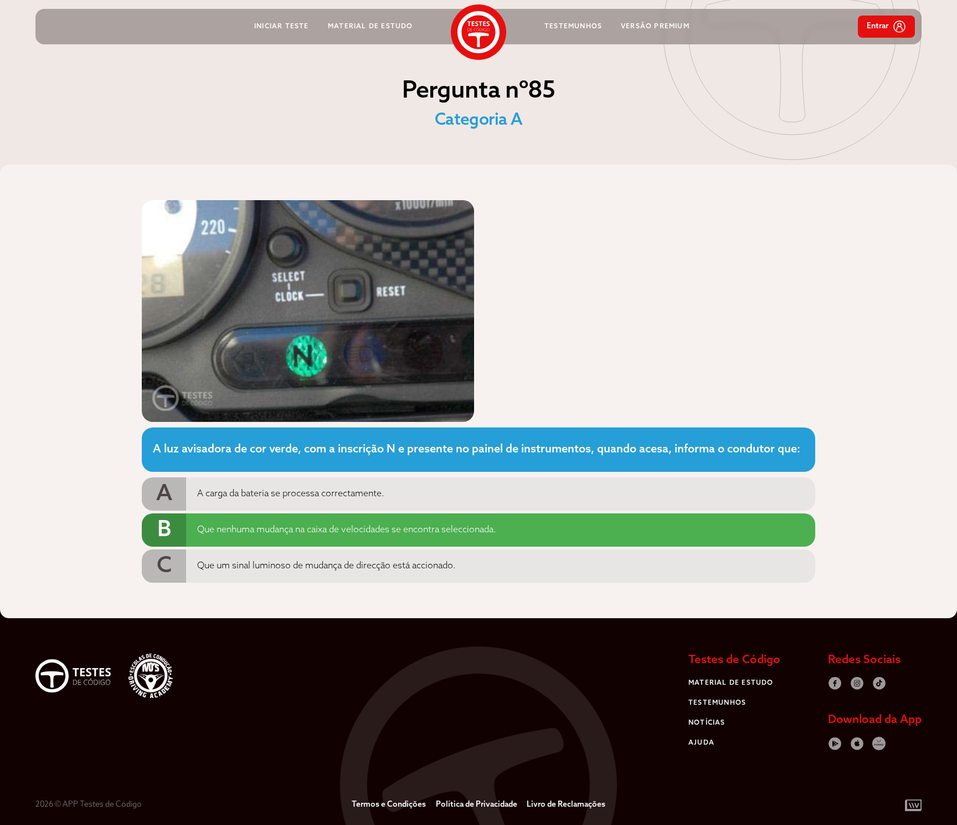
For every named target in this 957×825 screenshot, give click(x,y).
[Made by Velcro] (901, 805)
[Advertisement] (79, 366)
